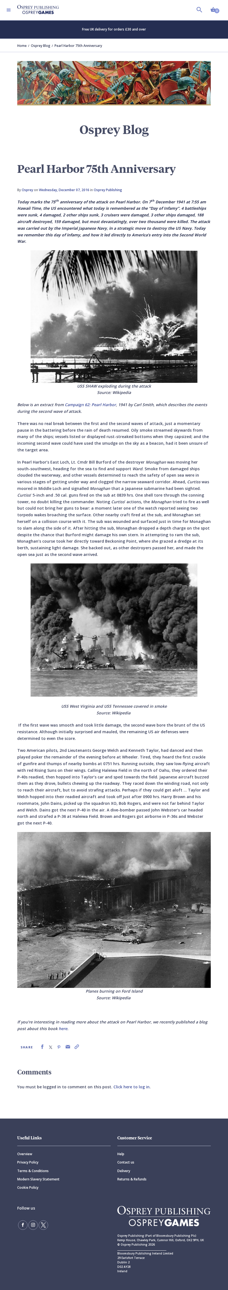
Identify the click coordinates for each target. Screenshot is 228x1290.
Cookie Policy (27, 1187)
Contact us (125, 1162)
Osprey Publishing (108, 190)
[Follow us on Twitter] (43, 1225)
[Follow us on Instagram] (33, 1225)
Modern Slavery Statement (38, 1179)
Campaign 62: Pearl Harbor (90, 404)
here (63, 1028)
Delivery (123, 1170)
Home (22, 45)
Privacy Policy (27, 1162)
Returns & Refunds (132, 1179)
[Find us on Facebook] (23, 1225)
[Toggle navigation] (8, 10)
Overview (24, 1154)
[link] (42, 1047)
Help (120, 1154)
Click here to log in (131, 1086)
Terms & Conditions (33, 1170)
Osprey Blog (40, 45)
